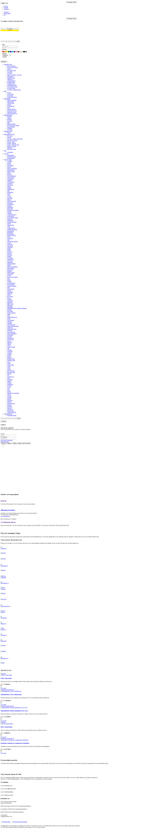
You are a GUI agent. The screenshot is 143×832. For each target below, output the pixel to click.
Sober (8, 318)
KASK (9, 356)
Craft (8, 195)
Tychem (9, 385)
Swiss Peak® (10, 177)
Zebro (8, 194)
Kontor (9, 92)
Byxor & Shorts (11, 66)
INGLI (9, 167)
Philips (9, 344)
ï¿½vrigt (6, 153)
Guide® (9, 354)
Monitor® (9, 400)
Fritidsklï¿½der (8, 131)
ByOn (9, 298)
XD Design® (10, 182)
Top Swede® (10, 320)
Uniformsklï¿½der (12, 85)
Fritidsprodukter (8, 115)
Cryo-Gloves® (11, 332)
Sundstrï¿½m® (11, 360)
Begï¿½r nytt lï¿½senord (24, 443)
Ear (8, 375)
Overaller (9, 72)
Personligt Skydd (11, 415)
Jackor (9, 69)
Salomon (9, 406)
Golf (8, 107)
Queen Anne (10, 225)
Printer (9, 173)
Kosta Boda (10, 204)
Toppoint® (10, 292)
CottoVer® (10, 238)
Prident (9, 199)
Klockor (9, 116)
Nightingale (10, 220)
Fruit (8, 240)
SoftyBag (9, 330)
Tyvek (9, 387)
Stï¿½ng (3, 443)
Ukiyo (9, 345)
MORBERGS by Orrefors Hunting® (17, 308)
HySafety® (10, 335)
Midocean (9, 305)
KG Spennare (10, 284)
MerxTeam (10, 185)
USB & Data (10, 103)
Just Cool (9, 244)
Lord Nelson (10, 216)
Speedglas (10, 379)
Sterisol (9, 381)
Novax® (9, 336)
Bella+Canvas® (11, 235)
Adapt (9, 366)
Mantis (9, 249)
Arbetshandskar (11, 81)
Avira (8, 390)
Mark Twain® (11, 171)
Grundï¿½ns (10, 376)
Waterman (10, 262)
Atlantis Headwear (12, 229)
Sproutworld (10, 411)
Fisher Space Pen (11, 329)
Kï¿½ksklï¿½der (11, 70)
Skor (5, 150)
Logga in (6, 9)
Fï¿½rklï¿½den (11, 88)
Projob (9, 223)
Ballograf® (10, 207)
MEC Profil (10, 304)
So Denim (10, 257)
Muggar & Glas (11, 109)
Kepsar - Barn (11, 141)
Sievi (8, 315)
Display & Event (11, 112)
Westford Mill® (11, 263)
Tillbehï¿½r (10, 79)
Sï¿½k (4, 56)
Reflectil (9, 271)
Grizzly (9, 243)
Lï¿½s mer (3, 688)
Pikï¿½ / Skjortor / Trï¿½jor (14, 75)
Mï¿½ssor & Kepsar (12, 67)
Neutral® (9, 219)
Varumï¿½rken (8, 159)
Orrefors (9, 205)
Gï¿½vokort (10, 94)
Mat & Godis (10, 101)
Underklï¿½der (11, 84)
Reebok (9, 405)
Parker (9, 250)
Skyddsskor (10, 76)
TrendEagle (10, 179)
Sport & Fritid (11, 127)
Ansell (9, 369)
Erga (8, 278)
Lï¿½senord (4, 437)
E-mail (2, 433)
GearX (9, 341)
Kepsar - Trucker (11, 146)
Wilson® (9, 180)
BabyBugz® (10, 231)
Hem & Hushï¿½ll (12, 113)
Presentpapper (11, 158)
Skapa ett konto (5, 441)
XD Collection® (11, 201)
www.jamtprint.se (5, 516)
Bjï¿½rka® (10, 296)
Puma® (9, 402)
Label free (10, 247)
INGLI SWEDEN (12, 168)
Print (5, 91)
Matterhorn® (10, 189)
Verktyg (9, 118)
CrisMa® (9, 161)
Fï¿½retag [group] (69, 2)
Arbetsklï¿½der (8, 64)
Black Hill (10, 208)
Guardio (9, 397)
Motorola (9, 342)
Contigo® (9, 183)
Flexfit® (9, 299)
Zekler (9, 363)
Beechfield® (10, 234)
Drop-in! (4, 501)
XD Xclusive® (11, 324)
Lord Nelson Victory (12, 217)
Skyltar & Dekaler (12, 97)
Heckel (9, 399)
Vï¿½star (9, 73)
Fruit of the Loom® (12, 241)
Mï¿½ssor (9, 136)
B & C (9, 237)
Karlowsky (10, 269)
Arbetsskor (10, 152)
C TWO (9, 197)
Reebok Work (11, 359)
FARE (9, 280)
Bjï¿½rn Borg (10, 370)
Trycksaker (10, 95)
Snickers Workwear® (13, 326)
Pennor (9, 104)
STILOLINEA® (11, 176)
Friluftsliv (9, 128)
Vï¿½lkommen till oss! (8, 522)
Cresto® (9, 353)
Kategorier (3, 61)
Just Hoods (10, 246)
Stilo (8, 287)
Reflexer (9, 119)
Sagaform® (10, 192)
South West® (10, 289)
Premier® (9, 252)
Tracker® (9, 293)
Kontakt (6, 7)
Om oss (6, 6)
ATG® (9, 394)
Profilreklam (7, 98)
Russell (9, 256)
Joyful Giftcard (11, 283)
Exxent (9, 162)
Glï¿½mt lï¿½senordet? (7, 440)
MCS (8, 378)
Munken (9, 310)
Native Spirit (10, 365)
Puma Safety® (11, 403)
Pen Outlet (10, 311)
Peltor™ (9, 357)
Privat (9, 30)
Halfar (9, 265)
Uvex (8, 362)
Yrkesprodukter (8, 414)
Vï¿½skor (9, 130)
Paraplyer (9, 121)
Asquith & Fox (11, 228)
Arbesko (9, 350)
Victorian (9, 323)
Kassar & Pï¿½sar (12, 110)
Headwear (10, 202)
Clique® (9, 213)
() (6, 3)
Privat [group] (74, 2)
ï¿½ (3, 51)
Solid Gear (10, 327)
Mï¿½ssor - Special (12, 140)
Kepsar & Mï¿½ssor (9, 134)
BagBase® (10, 232)
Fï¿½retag (9, 28)
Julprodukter (10, 155)
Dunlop (9, 373)
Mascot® (9, 302)
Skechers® (10, 409)
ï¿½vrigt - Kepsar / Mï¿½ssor (15, 139)
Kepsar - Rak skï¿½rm (13, 144)
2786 (8, 226)
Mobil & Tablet (11, 124)
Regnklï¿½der (11, 82)
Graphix (9, 281)
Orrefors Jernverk (11, 222)
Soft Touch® (10, 339)
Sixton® (9, 408)
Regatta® (9, 254)
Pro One (9, 174)
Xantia (9, 186)
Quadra (9, 253)
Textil (8, 133)
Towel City (10, 260)
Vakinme (9, 321)
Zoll (8, 388)
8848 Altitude (10, 272)
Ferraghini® (10, 165)
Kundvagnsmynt (11, 156)
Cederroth (9, 351)
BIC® (9, 295)
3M (8, 348)
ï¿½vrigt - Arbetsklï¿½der (14, 89)
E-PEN (9, 164)
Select (8, 314)
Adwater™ (10, 274)
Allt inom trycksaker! (8, 510)
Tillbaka (15, 443)
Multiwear (10, 147)
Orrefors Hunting (11, 286)
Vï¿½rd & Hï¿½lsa (12, 86)
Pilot (8, 191)
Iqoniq (9, 391)
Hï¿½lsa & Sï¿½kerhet (13, 125)
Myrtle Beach (10, 268)
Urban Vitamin (11, 347)
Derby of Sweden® (12, 277)
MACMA (9, 198)
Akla (8, 368)
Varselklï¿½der (11, 78)
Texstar (9, 290)
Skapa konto (7, 13)
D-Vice (9, 275)
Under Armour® (11, 412)
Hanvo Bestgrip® (12, 333)
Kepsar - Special (11, 143)
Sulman (9, 382)
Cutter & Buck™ (11, 214)
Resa (8, 122)
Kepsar (9, 137)
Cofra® (9, 396)
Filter (18, 41)
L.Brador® (10, 301)
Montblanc (10, 307)
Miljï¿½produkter (11, 100)
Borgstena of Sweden (13, 210)
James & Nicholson (12, 266)
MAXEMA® (10, 170)
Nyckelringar (10, 106)
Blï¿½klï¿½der (11, 372)
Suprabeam (10, 384)
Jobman (9, 188)
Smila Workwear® (12, 317)
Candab (9, 211)
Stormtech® (10, 259)
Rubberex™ (10, 338)
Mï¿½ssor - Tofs (11, 149)
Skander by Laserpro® (13, 393)
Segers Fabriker (11, 312)
